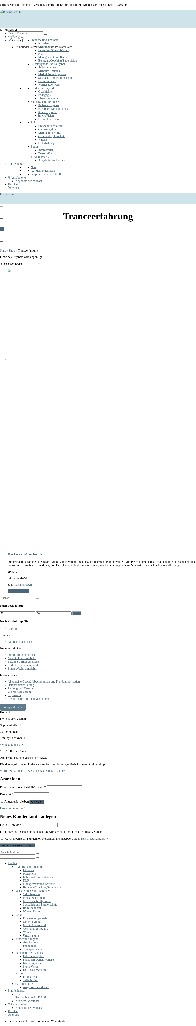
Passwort (6, 794)
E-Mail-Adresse (10, 824)
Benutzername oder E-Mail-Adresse (23, 787)
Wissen (42, 139)
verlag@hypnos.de (11, 744)
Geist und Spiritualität (51, 136)
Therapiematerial (48, 98)
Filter (76, 613)
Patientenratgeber (48, 105)
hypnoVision (46, 115)
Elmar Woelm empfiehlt (22, 668)
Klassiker (44, 43)
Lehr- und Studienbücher (53, 50)
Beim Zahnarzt (47, 81)
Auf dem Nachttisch (43, 170)
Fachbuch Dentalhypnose (53, 108)
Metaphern (44, 46)
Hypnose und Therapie (44, 39)
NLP (41, 53)
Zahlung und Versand (21, 688)
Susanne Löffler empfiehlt (23, 661)
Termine (13, 184)
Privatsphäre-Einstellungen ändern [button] (28, 698)
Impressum (14, 695)
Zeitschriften (45, 153)
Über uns (13, 187)
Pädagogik (44, 95)
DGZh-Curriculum (49, 119)
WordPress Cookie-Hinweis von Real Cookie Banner (32, 770)
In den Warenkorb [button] (18, 591)
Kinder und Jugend (42, 88)
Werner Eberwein (49, 84)
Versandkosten (23, 584)
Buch (11, 628)
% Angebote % (40, 156)
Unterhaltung (46, 143)
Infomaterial (45, 150)
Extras (34, 146)
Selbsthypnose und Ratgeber (48, 64)
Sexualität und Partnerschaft (55, 77)
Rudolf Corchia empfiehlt (23, 665)
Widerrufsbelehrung (20, 691)
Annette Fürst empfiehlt (22, 658)
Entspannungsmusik (50, 125)
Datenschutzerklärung (21, 685)
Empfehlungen (16, 163)
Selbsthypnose (47, 67)
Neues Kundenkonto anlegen (17, 845)
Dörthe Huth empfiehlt (21, 654)
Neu (33, 167)
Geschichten (45, 91)
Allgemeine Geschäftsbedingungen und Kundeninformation (44, 681)
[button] (9, 30)
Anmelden (36, 801)
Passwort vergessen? (12, 808)
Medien (12, 36)
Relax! (35, 122)
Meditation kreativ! (49, 132)
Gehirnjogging (47, 129)
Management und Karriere (54, 57)
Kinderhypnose (47, 112)
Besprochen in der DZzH (46, 174)
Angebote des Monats (51, 160)
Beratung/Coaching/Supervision (57, 60)
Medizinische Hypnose (52, 74)
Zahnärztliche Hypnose (45, 101)
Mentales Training (49, 70)
